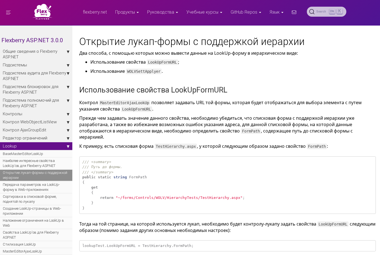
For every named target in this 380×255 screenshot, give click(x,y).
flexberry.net (95, 12)
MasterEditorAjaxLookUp (22, 251)
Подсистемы (15, 65)
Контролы (12, 113)
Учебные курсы (202, 12)
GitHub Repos (244, 12)
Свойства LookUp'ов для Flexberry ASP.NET (31, 235)
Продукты (125, 12)
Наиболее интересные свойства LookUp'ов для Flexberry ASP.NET (29, 163)
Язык (275, 12)
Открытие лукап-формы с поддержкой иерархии (35, 175)
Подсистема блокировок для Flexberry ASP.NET (30, 89)
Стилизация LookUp (19, 244)
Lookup (10, 146)
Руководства (161, 12)
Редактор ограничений (25, 138)
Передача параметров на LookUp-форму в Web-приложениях (31, 187)
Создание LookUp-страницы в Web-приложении (32, 211)
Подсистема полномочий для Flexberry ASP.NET (31, 103)
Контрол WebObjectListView (30, 121)
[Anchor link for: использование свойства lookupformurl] (231, 89)
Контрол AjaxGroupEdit (24, 129)
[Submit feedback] (294, 12)
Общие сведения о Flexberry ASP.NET (30, 54)
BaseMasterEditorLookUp (23, 153)
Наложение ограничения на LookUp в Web (33, 223)
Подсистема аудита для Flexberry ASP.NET (34, 75)
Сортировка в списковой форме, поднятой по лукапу (30, 199)
